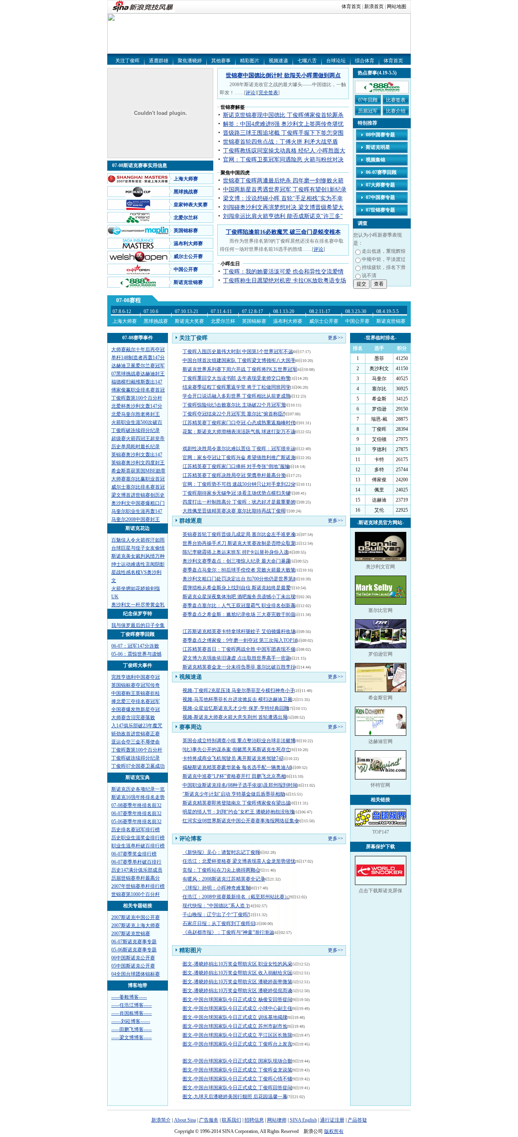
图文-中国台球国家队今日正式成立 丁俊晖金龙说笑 (237, 1070)
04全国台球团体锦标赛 (135, 974)
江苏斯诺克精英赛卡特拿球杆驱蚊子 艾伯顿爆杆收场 (239, 631)
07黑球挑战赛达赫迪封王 (138, 374)
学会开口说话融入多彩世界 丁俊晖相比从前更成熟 (237, 396)
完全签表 (268, 92)
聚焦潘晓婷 (190, 61)
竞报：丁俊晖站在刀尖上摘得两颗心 (221, 870)
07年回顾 (368, 100)
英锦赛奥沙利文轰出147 (136, 454)
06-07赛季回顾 (381, 172)
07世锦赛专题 (380, 210)
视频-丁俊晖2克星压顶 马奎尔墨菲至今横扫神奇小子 (239, 690)
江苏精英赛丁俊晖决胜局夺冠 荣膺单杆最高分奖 (234, 475)
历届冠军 (368, 111)
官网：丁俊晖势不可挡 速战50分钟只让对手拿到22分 (239, 484)
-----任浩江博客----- (131, 1005)
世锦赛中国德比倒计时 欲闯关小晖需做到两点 (283, 75)
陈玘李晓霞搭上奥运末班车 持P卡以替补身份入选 (236, 552)
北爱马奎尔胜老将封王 (135, 414)
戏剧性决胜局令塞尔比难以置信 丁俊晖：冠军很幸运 (239, 448)
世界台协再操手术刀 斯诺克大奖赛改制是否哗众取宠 (239, 543)
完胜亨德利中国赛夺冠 (135, 677)
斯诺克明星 (378, 147)
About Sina (185, 1120)
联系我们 (231, 1120)
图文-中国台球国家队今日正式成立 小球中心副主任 (237, 1008)
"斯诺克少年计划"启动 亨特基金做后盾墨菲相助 (234, 794)
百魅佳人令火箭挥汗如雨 (138, 540)
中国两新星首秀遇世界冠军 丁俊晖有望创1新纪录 (284, 189)
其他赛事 (221, 61)
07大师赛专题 (380, 185)
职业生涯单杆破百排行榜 (138, 846)
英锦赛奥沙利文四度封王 (138, 463)
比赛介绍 (395, 111)
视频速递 (278, 61)
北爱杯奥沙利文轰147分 (136, 406)
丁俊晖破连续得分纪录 (135, 430)
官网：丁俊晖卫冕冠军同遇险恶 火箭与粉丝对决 (283, 160)
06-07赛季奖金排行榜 (134, 854)
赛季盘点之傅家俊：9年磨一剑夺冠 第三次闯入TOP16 (240, 640)
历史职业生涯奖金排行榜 (138, 838)
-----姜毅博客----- (129, 997)
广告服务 (209, 1120)
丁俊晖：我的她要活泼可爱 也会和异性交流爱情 (283, 272)
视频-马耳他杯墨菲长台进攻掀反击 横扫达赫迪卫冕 (237, 699)
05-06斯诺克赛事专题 (134, 950)
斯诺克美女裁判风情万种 (138, 556)
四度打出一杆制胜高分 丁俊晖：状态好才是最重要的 (239, 502)
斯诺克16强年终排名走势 (138, 797)
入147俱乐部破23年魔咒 (136, 725)
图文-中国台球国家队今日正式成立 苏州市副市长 (235, 1026)
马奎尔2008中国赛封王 (135, 519)
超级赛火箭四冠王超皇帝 (138, 438)
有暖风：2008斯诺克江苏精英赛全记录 (224, 879)
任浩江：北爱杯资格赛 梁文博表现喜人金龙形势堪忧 (239, 861)
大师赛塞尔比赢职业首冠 (138, 479)
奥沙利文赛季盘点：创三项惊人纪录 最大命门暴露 (237, 561)
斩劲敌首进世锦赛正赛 (135, 734)
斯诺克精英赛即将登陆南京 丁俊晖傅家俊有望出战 (237, 803)
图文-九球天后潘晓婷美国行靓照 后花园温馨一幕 (235, 1096)
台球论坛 (336, 61)
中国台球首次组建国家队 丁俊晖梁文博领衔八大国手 (239, 360)
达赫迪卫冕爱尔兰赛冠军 (138, 365)
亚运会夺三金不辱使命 (135, 742)
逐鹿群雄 (158, 61)
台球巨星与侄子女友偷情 (138, 548)
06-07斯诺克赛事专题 (134, 941)
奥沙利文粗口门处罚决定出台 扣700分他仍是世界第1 (239, 579)
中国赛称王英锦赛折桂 (135, 693)
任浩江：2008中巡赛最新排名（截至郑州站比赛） (236, 897)
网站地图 (396, 6)
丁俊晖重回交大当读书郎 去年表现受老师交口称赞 (237, 378)
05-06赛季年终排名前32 (136, 821)
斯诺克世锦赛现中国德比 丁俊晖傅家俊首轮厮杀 (283, 115)
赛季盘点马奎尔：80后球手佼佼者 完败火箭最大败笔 (239, 570)
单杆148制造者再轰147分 (138, 357)
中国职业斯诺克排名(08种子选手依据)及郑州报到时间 (240, 785)
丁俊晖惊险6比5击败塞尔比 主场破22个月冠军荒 (234, 405)
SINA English (303, 1120)
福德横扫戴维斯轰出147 (136, 382)
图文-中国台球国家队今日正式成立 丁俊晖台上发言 (237, 1044)
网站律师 (277, 1120)
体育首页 (351, 6)
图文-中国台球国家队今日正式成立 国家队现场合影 (237, 1061)
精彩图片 (249, 61)
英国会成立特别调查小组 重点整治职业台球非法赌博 (239, 740)
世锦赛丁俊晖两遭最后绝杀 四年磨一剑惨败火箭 (283, 181)
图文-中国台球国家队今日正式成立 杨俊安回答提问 (237, 999)
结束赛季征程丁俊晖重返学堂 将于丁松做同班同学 (237, 387)
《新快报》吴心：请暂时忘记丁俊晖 (221, 852)
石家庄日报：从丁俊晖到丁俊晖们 (219, 923)
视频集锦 (375, 160)
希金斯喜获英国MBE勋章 (138, 471)
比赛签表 (395, 100)
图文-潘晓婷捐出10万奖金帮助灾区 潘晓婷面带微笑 (237, 982)
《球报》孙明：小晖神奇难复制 (217, 888)
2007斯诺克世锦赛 (130, 933)
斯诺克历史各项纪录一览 (138, 789)
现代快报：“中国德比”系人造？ (216, 905)
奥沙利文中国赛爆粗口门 (138, 503)
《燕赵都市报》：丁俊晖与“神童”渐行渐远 (228, 932)
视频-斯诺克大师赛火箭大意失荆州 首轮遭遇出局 (235, 717)
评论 (250, 92)
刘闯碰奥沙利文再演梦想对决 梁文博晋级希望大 (283, 207)
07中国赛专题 (380, 197)
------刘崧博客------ (130, 1021)
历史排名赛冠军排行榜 (135, 829)
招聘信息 (254, 1120)
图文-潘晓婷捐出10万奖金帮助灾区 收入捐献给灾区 (237, 973)
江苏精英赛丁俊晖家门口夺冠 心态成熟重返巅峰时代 (239, 423)
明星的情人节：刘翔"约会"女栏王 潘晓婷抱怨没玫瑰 (239, 812)
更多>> (335, 338)
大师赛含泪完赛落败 (133, 717)
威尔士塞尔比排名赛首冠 (138, 487)
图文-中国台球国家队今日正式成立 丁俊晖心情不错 (237, 1079)
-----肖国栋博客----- (131, 1013)
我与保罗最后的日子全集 (138, 625)
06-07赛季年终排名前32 (136, 813)
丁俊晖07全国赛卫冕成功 (138, 766)
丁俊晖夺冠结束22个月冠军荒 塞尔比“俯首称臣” (234, 414)
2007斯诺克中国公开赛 (135, 917)
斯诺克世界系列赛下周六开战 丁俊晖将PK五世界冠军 (240, 369)
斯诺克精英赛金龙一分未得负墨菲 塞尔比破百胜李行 (239, 667)
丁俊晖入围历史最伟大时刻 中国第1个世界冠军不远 (238, 351)
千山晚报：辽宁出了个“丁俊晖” (216, 914)
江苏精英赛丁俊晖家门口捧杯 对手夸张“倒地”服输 (236, 466)
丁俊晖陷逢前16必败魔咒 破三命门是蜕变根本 (283, 232)
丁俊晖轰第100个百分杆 (136, 398)
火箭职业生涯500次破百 (136, 422)
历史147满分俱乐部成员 (136, 870)
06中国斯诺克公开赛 (133, 958)
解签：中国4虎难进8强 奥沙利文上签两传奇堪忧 (283, 124)
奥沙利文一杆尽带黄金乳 (138, 605)
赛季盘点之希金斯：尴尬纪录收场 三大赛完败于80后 (239, 614)
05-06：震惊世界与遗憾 (136, 654)
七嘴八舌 (307, 61)
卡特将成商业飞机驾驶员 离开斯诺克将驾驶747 (233, 758)
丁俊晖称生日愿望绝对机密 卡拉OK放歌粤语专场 (284, 280)
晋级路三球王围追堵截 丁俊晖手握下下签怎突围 (283, 133)
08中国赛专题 (380, 135)
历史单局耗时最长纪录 (135, 446)
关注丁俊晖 (127, 61)
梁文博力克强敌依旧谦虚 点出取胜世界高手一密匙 (237, 658)
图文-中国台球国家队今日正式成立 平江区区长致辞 (237, 1035)
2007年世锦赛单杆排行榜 (138, 886)
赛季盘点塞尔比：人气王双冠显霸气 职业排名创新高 (239, 605)
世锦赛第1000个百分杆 (135, 894)
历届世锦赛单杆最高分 (135, 878)
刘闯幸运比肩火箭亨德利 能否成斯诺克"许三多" (283, 216)
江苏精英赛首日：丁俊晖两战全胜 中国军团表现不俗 (239, 649)
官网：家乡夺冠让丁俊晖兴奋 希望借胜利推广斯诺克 (239, 457)
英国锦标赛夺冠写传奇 (135, 685)
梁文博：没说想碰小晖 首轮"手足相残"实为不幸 (283, 198)
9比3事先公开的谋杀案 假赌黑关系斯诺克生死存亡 (237, 749)
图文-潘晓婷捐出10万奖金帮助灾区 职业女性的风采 (237, 964)
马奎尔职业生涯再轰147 (136, 511)
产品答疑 (357, 1120)
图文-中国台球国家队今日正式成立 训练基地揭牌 (235, 1017)
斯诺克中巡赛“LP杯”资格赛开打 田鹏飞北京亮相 (234, 776)
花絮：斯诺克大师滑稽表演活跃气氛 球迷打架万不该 (239, 431)
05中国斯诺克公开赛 (133, 966)
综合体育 (364, 61)
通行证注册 (332, 1120)
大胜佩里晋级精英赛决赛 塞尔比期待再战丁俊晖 (234, 511)
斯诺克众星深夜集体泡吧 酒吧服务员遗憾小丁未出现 (239, 596)
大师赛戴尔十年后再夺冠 (138, 349)
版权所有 (334, 1131)
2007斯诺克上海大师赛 (135, 925)
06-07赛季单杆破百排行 (136, 862)
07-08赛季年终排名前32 (136, 805)
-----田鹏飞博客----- (131, 1029)
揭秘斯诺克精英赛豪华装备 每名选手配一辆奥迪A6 (237, 767)
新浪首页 (374, 6)
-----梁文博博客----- (131, 1037)
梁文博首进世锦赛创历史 (138, 495)
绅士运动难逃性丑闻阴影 (138, 564)
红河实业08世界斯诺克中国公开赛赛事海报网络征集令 (241, 821)
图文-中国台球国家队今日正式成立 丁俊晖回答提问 (237, 1087)
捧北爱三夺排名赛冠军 (135, 701)
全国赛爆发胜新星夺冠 (135, 709)
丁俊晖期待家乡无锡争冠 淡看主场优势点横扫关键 (237, 493)
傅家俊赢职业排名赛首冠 (138, 390)
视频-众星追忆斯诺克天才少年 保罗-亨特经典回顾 (236, 708)
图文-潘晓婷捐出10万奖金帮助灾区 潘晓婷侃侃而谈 (237, 990)
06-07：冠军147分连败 (135, 646)
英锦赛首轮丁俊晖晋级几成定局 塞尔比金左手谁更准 (239, 534)
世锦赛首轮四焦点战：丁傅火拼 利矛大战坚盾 (280, 142)
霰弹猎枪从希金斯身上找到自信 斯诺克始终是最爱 (237, 588)
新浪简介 (161, 1120)
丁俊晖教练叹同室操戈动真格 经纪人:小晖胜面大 (284, 151)
